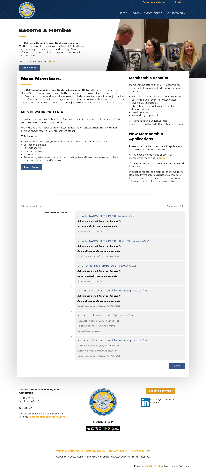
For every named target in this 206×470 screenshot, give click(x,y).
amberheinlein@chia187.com (47, 416)
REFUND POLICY (95, 451)
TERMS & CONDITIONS (69, 451)
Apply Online (29, 67)
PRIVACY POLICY (119, 451)
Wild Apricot (156, 466)
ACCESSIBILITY (141, 451)
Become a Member (154, 2)
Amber (52, 61)
